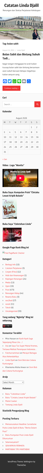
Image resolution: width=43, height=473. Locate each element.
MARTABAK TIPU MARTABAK (17, 449)
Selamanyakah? (12, 442)
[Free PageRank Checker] (13, 253)
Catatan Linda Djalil (21, 5)
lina (6, 345)
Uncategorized (11, 311)
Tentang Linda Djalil (13, 404)
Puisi (7, 289)
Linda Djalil (21, 50)
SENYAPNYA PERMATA (14, 445)
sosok (7, 304)
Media (8, 282)
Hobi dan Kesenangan (14, 275)
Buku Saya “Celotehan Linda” (17, 224)
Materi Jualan (11, 401)
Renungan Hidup (12, 293)
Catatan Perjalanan (13, 268)
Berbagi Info (10, 264)
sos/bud (8, 300)
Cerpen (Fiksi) (11, 271)
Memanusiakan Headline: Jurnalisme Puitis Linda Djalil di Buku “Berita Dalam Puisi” (20, 428)
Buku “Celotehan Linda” (15, 394)
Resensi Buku (11, 296)
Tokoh (8, 307)
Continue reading (10, 88)
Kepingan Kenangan (13, 279)
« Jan (5, 159)
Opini (7, 286)
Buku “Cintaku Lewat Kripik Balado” (20, 397)
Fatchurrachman (12, 353)
